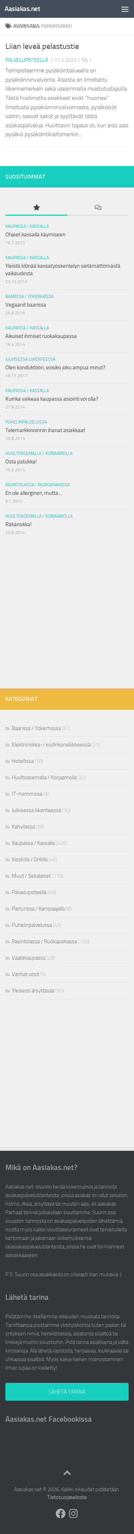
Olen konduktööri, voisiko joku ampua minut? (55, 367)
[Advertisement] (67, 614)
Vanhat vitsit (25, 974)
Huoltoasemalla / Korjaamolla (39, 453)
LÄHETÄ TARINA (67, 1392)
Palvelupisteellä (26, 60)
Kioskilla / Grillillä (30, 859)
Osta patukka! (21, 461)
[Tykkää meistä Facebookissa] (61, 1514)
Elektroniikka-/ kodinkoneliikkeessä (51, 745)
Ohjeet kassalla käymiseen (35, 234)
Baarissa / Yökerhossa (29, 296)
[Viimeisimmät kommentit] (98, 208)
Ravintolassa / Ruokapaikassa (37, 484)
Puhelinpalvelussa (26, 422)
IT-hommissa (27, 794)
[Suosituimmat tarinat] (36, 208)
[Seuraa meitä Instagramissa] (74, 1514)
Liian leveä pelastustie (42, 46)
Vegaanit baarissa (25, 305)
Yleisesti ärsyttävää (33, 990)
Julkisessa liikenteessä (30, 359)
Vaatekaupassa (28, 958)
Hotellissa (23, 761)
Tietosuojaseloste (67, 1497)
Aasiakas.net (22, 9)
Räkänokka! (18, 524)
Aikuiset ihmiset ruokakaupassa (41, 336)
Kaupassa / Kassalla (27, 226)
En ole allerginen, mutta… (33, 493)
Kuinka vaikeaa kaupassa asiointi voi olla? (51, 399)
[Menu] (125, 9)
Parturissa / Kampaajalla (38, 908)
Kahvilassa (23, 827)
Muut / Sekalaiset (31, 876)
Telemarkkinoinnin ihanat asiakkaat (45, 430)
